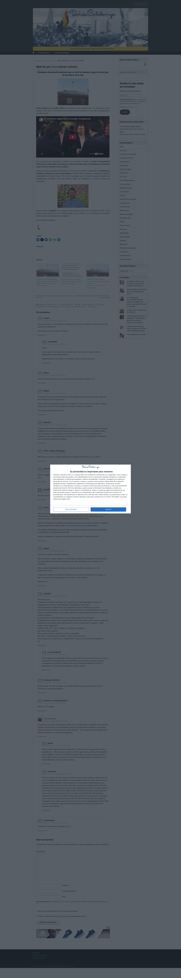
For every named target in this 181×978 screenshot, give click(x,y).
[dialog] (90, 489)
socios (73, 474)
